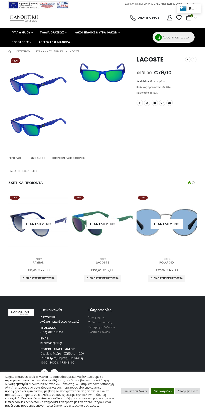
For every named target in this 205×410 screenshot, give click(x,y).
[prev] (188, 59)
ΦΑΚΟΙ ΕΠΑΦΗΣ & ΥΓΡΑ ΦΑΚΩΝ (95, 32)
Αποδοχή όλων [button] (163, 391)
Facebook (140, 103)
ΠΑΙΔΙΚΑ (154, 92)
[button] (189, 182)
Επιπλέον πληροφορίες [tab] (68, 158)
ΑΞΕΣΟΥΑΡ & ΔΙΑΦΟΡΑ (54, 42)
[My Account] (169, 17)
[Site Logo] (24, 17)
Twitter (147, 103)
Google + (162, 103)
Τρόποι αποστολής (100, 322)
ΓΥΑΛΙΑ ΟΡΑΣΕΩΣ (52, 32)
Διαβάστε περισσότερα (40, 278)
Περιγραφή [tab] (15, 158)
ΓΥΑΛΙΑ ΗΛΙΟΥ (20, 32)
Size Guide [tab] (37, 158)
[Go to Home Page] (9, 51)
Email (169, 103)
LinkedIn (155, 103)
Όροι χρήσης (96, 317)
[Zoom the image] (38, 3)
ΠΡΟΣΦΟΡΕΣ (20, 42)
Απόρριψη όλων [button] (188, 391)
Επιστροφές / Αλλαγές (101, 327)
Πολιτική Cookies (99, 332)
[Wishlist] (179, 17)
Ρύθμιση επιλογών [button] (135, 391)
